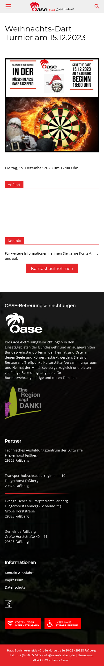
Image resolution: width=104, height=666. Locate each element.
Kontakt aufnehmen (52, 268)
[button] (97, 6)
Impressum (14, 580)
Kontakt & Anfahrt (19, 572)
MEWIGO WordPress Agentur (52, 660)
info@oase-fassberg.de (59, 655)
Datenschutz (15, 587)
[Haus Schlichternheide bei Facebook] (8, 606)
